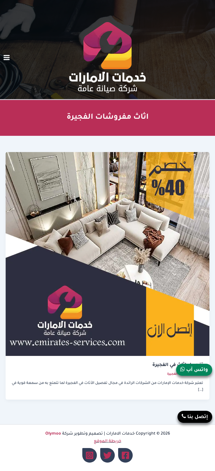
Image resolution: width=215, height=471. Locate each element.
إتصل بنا (197, 417)
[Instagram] (89, 455)
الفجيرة (172, 374)
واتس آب (196, 370)
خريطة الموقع (107, 441)
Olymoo (53, 434)
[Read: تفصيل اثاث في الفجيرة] (107, 255)
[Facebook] (125, 455)
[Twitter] (107, 455)
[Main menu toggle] (6, 57)
